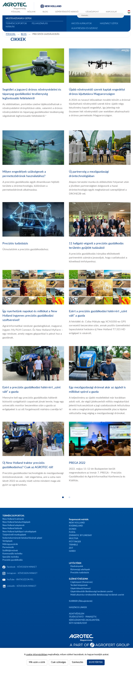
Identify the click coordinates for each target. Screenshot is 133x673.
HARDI (72, 551)
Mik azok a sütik (37, 662)
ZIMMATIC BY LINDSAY (80, 535)
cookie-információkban (37, 655)
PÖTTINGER (75, 542)
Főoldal (11, 34)
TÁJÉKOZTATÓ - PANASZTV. (83, 617)
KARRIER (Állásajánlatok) (80, 601)
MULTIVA (73, 538)
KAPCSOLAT (111, 12)
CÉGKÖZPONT (92, 12)
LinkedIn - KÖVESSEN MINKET (21, 586)
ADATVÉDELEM (76, 614)
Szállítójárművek (10, 551)
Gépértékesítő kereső (67, 12)
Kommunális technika (12, 554)
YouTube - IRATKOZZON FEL (20, 580)
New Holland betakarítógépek (16, 522)
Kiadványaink (76, 566)
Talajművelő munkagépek (14, 535)
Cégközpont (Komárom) (81, 582)
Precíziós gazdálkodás (12, 560)
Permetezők (8, 547)
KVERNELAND (76, 526)
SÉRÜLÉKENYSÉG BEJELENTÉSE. (84, 620)
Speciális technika (10, 557)
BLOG (45, 12)
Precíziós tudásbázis (79, 573)
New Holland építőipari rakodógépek (19, 532)
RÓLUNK (31, 12)
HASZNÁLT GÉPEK (109, 24)
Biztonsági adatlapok (80, 570)
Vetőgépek (7, 541)
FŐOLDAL (15, 12)
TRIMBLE (73, 545)
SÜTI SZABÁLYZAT (78, 623)
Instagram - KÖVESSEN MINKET (22, 573)
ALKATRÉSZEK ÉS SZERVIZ (84, 28)
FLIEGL (72, 532)
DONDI (72, 529)
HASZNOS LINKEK (78, 607)
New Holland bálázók (12, 528)
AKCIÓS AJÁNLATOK (81, 24)
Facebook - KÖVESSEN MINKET (22, 567)
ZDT (71, 548)
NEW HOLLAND (77, 523)
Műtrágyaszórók (10, 544)
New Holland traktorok (13, 519)
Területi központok (79, 585)
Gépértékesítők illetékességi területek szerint (91, 592)
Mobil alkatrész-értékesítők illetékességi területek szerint (97, 595)
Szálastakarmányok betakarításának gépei (22, 538)
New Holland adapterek (13, 525)
